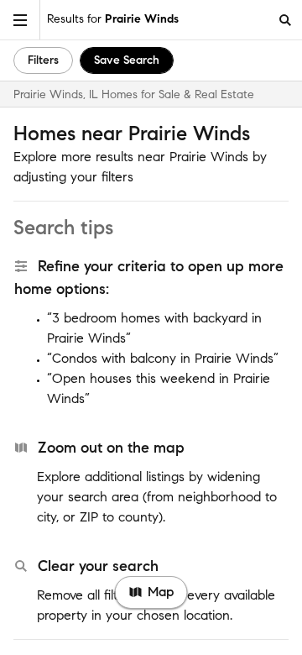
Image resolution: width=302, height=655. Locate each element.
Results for (113, 19)
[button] (20, 19)
